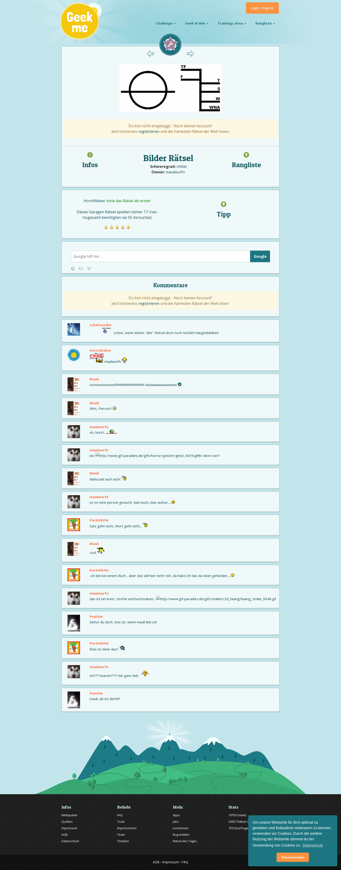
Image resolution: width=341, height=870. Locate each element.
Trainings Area (231, 23)
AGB (64, 834)
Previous (150, 53)
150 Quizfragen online (244, 828)
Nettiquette (69, 815)
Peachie (96, 616)
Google (260, 256)
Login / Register (262, 8)
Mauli (94, 379)
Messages (89, 268)
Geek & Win (195, 23)
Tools (121, 821)
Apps (176, 815)
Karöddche (99, 520)
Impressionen (127, 828)
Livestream (180, 828)
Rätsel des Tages (185, 841)
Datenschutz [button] (312, 845)
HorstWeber (94, 200)
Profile (81, 268)
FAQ (120, 815)
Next (190, 53)
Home (73, 268)
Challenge (165, 23)
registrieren (148, 131)
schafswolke (100, 324)
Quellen (67, 821)
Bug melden (181, 834)
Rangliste (264, 23)
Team (121, 834)
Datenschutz (70, 841)
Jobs (176, 821)
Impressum (69, 828)
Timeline (123, 841)
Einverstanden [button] (292, 857)
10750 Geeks (237, 815)
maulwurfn (175, 172)
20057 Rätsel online (242, 821)
